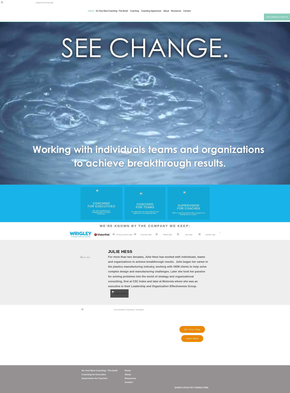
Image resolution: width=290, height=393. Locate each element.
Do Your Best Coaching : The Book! (112, 11)
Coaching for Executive (94, 374)
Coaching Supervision (151, 11)
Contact (187, 11)
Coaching (134, 11)
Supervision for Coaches (94, 378)
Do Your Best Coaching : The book (100, 370)
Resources (176, 11)
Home (91, 11)
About (166, 11)
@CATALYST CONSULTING (191, 387)
